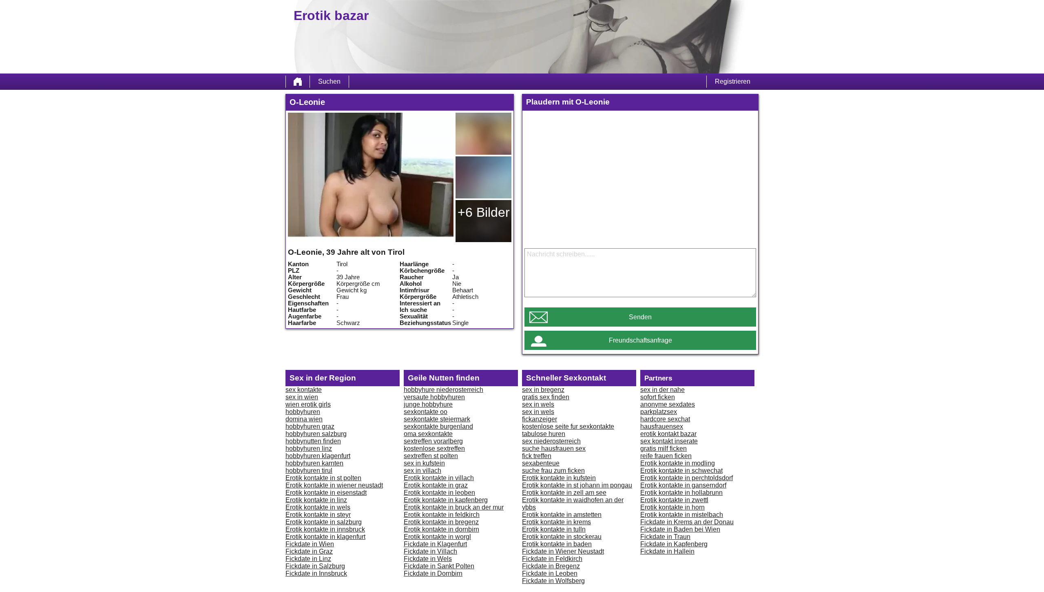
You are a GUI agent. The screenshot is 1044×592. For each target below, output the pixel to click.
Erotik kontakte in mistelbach (681, 514)
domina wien (304, 419)
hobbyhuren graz (309, 426)
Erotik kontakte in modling (677, 463)
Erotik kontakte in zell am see (564, 492)
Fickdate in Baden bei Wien (680, 529)
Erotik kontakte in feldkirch (442, 514)
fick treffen (536, 455)
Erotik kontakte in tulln (554, 529)
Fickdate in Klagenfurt (435, 544)
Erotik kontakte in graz (436, 485)
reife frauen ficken (666, 455)
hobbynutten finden (313, 441)
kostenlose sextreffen (434, 448)
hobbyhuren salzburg (316, 433)
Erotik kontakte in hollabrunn (681, 492)
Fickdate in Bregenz (551, 566)
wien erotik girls (308, 404)
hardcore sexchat (665, 419)
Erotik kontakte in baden (557, 544)
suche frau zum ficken (553, 470)
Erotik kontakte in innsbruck (325, 529)
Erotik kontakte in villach (439, 477)
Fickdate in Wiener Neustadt (563, 551)
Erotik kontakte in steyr (318, 514)
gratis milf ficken (663, 448)
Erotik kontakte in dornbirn (441, 529)
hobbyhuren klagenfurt (317, 455)
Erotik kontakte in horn (672, 507)
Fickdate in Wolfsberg (553, 580)
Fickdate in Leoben (549, 573)
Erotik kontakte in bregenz (441, 522)
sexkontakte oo (425, 411)
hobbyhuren (302, 411)
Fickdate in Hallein (667, 551)
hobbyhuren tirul (308, 470)
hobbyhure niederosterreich (443, 389)
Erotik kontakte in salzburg (323, 522)
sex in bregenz (543, 389)
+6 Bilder (484, 212)
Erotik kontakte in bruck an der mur (454, 507)
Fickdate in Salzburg (315, 566)
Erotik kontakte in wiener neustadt (334, 485)
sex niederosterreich (551, 441)
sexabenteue (541, 463)
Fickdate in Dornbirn (433, 573)
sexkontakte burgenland (438, 426)
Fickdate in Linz (308, 558)
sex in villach (422, 470)
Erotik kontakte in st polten (323, 477)
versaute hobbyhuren (434, 397)
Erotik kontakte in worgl (437, 536)
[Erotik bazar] (298, 82)
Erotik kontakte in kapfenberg (446, 499)
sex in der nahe (662, 389)
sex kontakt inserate (669, 441)
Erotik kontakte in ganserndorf (683, 485)
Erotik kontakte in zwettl (674, 499)
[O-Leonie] (370, 177)
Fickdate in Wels (428, 558)
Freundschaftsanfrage (640, 340)
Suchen (329, 81)
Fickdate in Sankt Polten (439, 566)
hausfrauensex (661, 426)
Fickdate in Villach (430, 551)
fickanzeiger (539, 419)
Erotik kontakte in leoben (439, 492)
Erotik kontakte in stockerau (562, 536)
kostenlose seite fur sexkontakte (568, 426)
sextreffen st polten (431, 455)
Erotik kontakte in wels (317, 507)
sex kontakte (303, 389)
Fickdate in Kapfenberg (674, 544)
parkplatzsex (658, 411)
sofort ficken (657, 397)
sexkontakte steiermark (437, 419)
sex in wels (538, 404)
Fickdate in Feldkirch (552, 558)
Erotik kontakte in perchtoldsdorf (686, 477)
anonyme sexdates (667, 404)
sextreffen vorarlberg (433, 441)
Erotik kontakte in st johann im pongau (577, 485)
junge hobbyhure (428, 404)
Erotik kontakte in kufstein (559, 477)
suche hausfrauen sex (554, 448)
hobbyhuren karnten (314, 463)
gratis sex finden (545, 397)
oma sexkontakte (428, 433)
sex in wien (301, 397)
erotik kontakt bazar (668, 433)
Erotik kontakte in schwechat (681, 470)
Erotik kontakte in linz (316, 499)
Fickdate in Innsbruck (316, 573)
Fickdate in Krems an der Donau (687, 522)
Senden (640, 317)
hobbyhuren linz (308, 448)
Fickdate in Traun (665, 536)
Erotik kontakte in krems (556, 522)
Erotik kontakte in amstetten (562, 514)
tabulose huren (543, 433)
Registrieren (732, 81)
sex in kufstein (424, 463)
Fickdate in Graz (309, 551)
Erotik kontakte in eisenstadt (326, 492)
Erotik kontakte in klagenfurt (325, 536)
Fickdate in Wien (309, 544)
